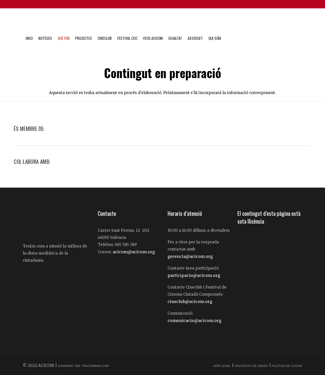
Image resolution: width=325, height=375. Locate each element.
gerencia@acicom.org (190, 256)
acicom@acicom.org (134, 251)
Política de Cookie (287, 366)
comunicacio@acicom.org (194, 320)
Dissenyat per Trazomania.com (83, 366)
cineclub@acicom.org (190, 301)
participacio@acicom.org (194, 275)
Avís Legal (223, 366)
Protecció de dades (251, 366)
